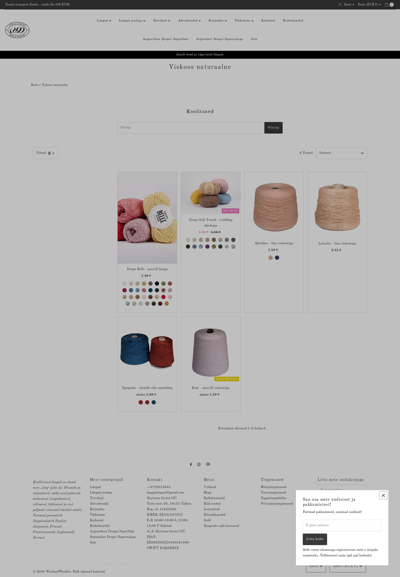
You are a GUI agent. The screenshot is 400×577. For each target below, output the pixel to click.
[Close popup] (383, 495)
